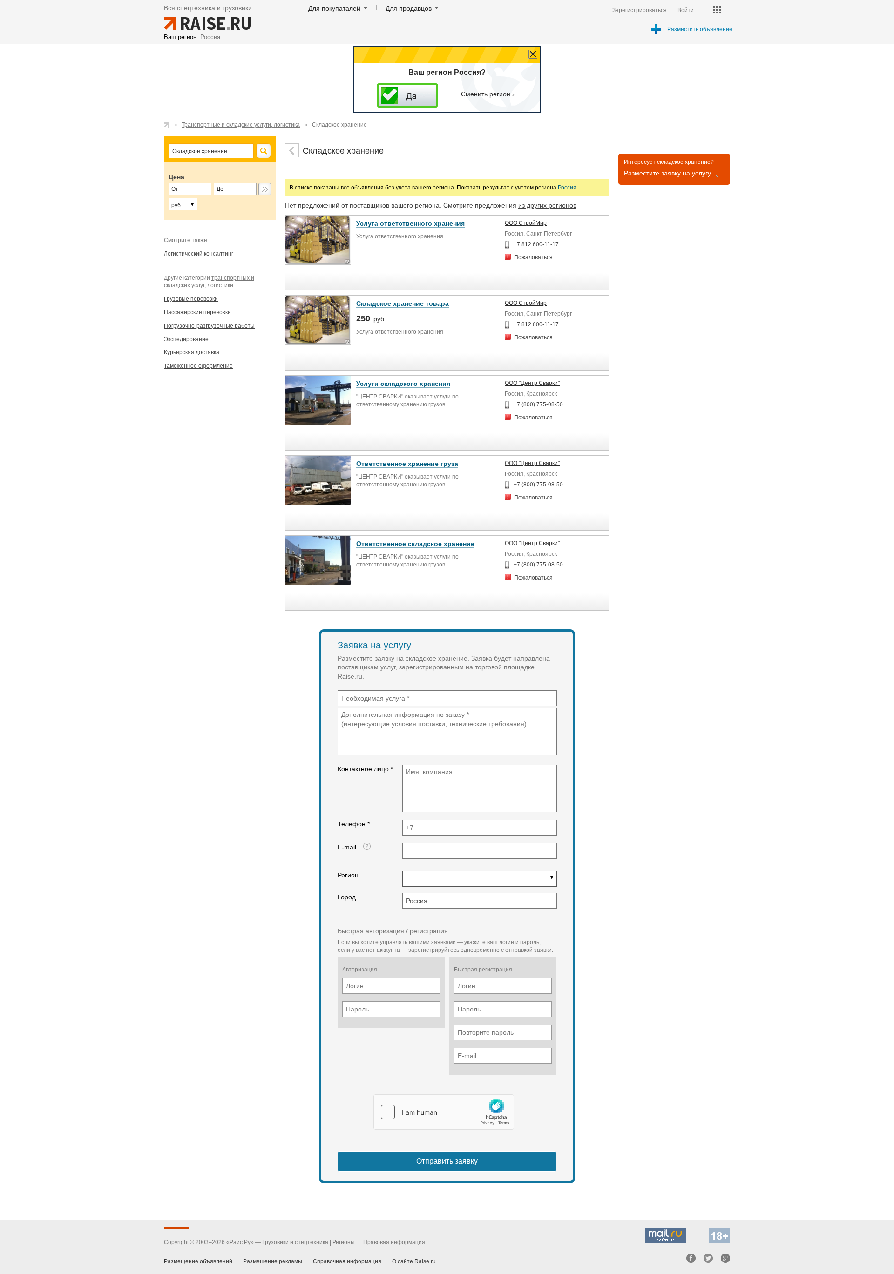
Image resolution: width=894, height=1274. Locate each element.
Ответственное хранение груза (407, 463)
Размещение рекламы (272, 1261)
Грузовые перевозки (191, 299)
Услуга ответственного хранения (410, 223)
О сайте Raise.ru (414, 1261)
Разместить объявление (699, 29)
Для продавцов (409, 8)
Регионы (343, 1242)
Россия (567, 187)
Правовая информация (394, 1242)
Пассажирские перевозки (197, 312)
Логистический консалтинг (198, 253)
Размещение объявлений (198, 1261)
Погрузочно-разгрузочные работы (209, 326)
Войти (685, 10)
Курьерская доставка (191, 352)
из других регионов (547, 205)
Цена (176, 177)
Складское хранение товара (402, 303)
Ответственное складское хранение (415, 543)
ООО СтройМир (526, 223)
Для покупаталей (334, 8)
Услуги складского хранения (403, 383)
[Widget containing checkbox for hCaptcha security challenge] (443, 1112)
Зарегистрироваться (639, 10)
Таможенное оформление (198, 366)
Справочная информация (347, 1261)
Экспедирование (186, 339)
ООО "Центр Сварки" (532, 383)
